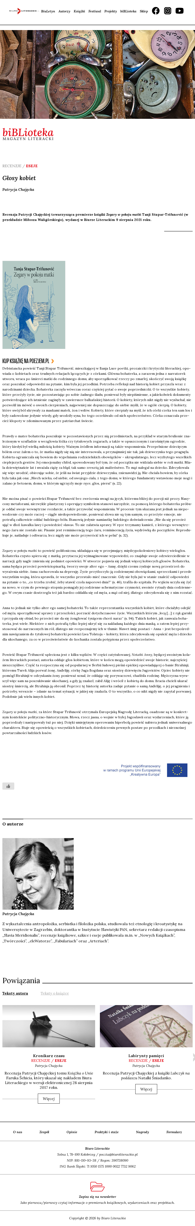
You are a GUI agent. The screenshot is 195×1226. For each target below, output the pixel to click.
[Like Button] (8, 786)
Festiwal (94, 11)
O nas (17, 1132)
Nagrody (142, 1132)
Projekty (110, 11)
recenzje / (48, 1060)
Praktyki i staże (107, 1132)
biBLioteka (128, 11)
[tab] (15, 993)
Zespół (44, 1132)
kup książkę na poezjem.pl (25, 361)
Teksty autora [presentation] (15, 993)
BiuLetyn (48, 11)
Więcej (49, 1098)
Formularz (174, 1132)
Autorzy (64, 11)
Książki (79, 11)
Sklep (144, 11)
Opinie (72, 1132)
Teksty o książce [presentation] (55, 993)
